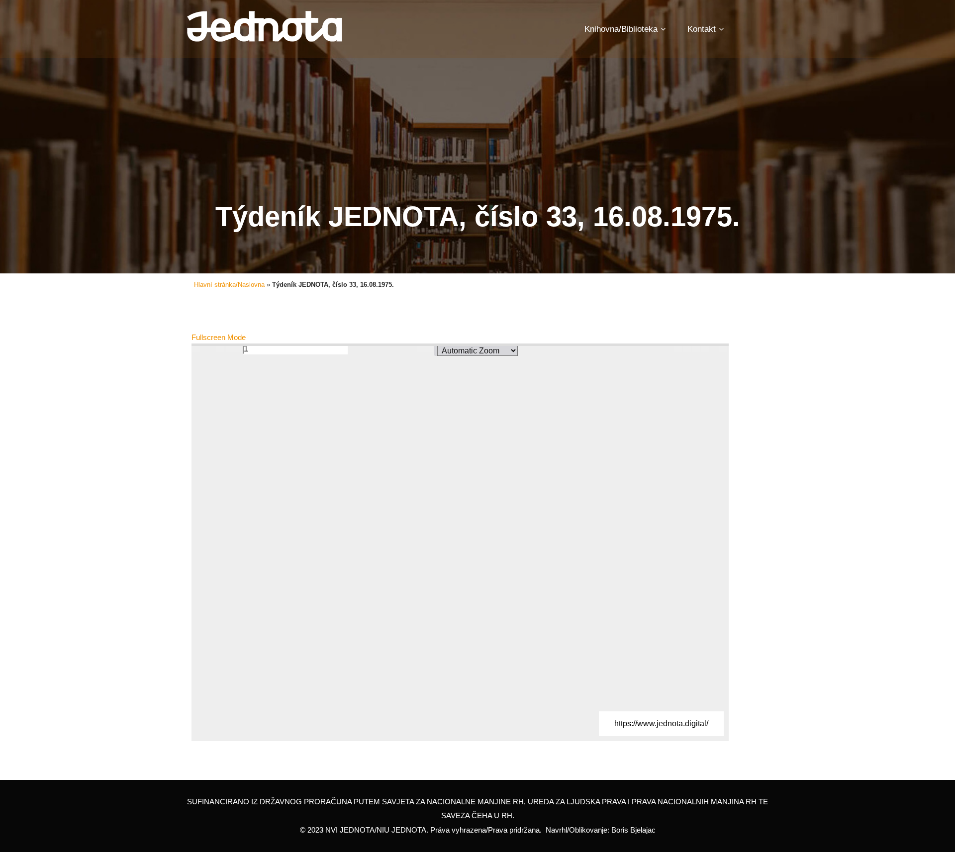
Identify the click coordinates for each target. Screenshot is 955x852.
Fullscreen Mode (218, 337)
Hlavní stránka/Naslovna (229, 284)
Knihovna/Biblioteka (621, 29)
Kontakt (701, 29)
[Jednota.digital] (265, 27)
